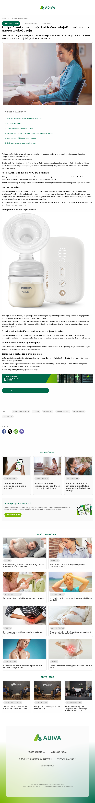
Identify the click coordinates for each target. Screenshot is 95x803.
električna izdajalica (21, 411)
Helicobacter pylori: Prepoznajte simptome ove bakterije (22, 631)
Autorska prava (58, 752)
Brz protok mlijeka (14, 123)
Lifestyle (5, 18)
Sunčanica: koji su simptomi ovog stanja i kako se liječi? (71, 597)
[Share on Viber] (21, 431)
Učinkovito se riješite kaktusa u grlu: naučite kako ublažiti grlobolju (22, 665)
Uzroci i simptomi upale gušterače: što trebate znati (71, 665)
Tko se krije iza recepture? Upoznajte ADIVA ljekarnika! (15, 706)
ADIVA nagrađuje (20, 18)
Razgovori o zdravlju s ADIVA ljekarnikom (47, 706)
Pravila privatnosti (66, 759)
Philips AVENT (7, 417)
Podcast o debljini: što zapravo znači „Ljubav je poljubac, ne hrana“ (76, 706)
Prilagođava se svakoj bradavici (20, 128)
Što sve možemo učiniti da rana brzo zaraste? (24, 596)
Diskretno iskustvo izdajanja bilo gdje (21, 143)
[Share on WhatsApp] (15, 431)
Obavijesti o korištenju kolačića (35, 759)
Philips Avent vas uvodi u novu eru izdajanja (24, 118)
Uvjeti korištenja (36, 752)
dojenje (36, 411)
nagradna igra (78, 411)
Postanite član (13, 514)
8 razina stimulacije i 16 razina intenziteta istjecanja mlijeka (30, 133)
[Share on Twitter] (10, 431)
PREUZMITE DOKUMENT (27, 390)
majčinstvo (47, 411)
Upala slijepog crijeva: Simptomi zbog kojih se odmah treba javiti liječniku (23, 564)
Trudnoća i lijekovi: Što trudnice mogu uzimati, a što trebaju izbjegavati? (70, 631)
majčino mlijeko (63, 411)
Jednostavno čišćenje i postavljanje (21, 138)
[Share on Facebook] (4, 431)
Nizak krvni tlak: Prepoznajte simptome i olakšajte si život (67, 564)
